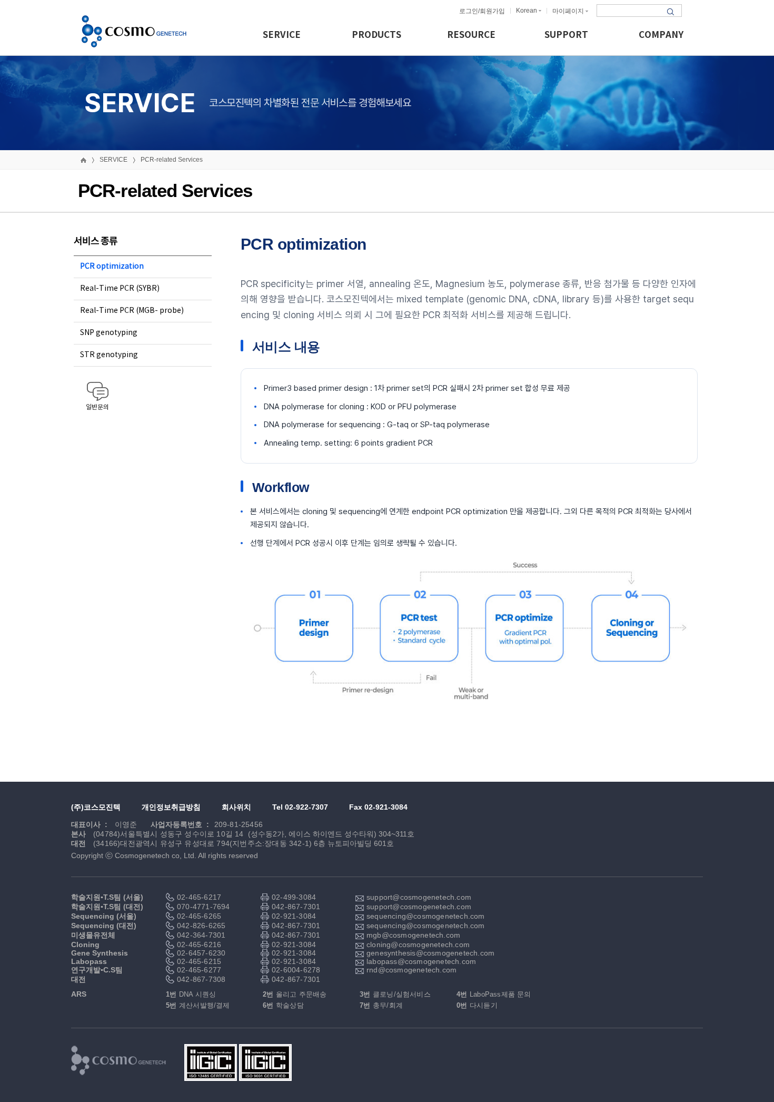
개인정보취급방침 (171, 807)
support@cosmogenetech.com (405, 897)
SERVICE (282, 35)
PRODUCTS (376, 35)
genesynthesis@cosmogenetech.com (405, 953)
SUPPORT (566, 35)
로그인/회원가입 (482, 11)
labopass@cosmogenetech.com (405, 961)
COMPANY (661, 35)
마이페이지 (568, 11)
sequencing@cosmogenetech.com (405, 916)
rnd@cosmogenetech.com (405, 970)
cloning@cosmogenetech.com (405, 944)
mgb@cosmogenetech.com (405, 935)
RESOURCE (471, 35)
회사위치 (236, 807)
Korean (526, 10)
